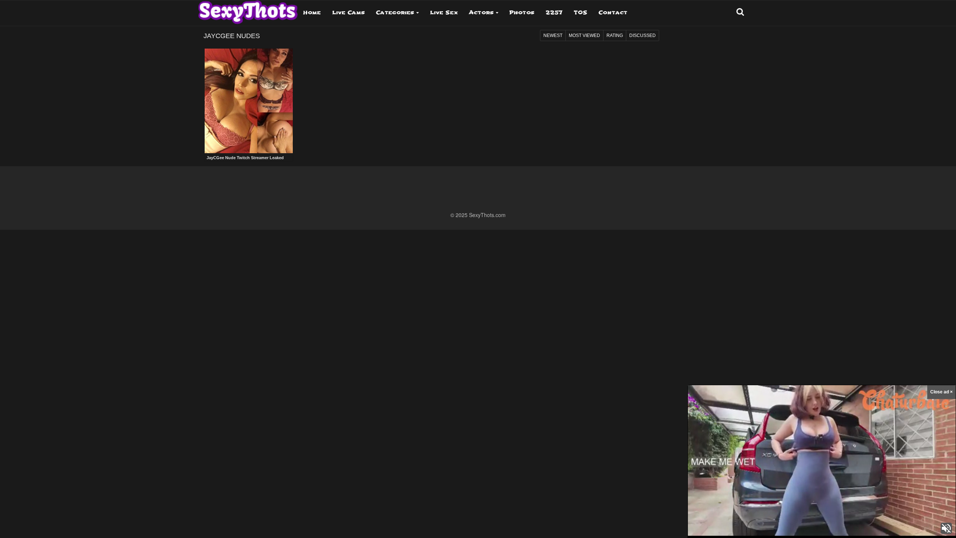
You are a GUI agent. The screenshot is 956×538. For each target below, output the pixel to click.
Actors (481, 12)
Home (312, 12)
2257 (554, 12)
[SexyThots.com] (248, 9)
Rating (614, 35)
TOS (580, 12)
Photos (521, 12)
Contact (613, 12)
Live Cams (348, 12)
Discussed (642, 35)
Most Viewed (584, 35)
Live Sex (444, 12)
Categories (395, 12)
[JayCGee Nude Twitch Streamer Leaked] (249, 101)
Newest (552, 35)
